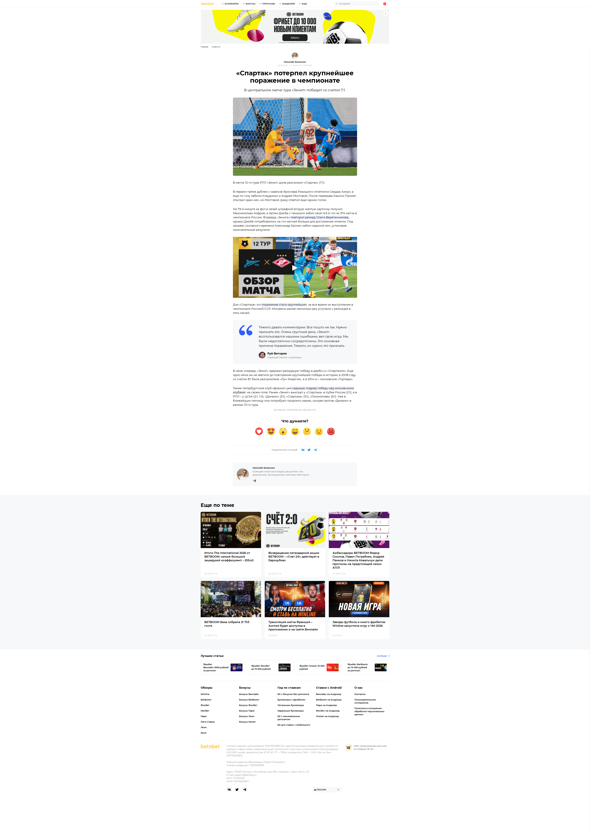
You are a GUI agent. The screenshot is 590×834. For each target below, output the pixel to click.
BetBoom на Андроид (329, 699)
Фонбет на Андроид (328, 710)
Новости (216, 47)
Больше (382, 656)
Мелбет (205, 710)
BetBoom (206, 699)
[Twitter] (309, 450)
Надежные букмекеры (290, 710)
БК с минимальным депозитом (288, 718)
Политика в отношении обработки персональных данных (369, 711)
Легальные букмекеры (290, 705)
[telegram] (244, 789)
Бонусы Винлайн (249, 694)
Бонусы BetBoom (249, 699)
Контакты (360, 694)
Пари (204, 716)
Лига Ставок (208, 721)
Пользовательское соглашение (365, 701)
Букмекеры (232, 3)
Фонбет (205, 705)
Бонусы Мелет (247, 721)
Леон (204, 727)
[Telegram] (315, 450)
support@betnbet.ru (245, 775)
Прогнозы (268, 3)
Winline (205, 694)
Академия (288, 3)
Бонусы (250, 3)
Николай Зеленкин (295, 62)
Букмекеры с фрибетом (291, 699)
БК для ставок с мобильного (293, 725)
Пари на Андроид (326, 705)
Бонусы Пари (246, 710)
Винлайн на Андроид (328, 694)
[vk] (229, 789)
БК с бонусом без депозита (293, 694)
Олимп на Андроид (327, 716)
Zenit (203, 733)
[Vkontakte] (303, 450)
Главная (204, 47)
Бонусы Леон (246, 716)
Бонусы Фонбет (248, 705)
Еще (304, 3)
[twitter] (237, 789)
